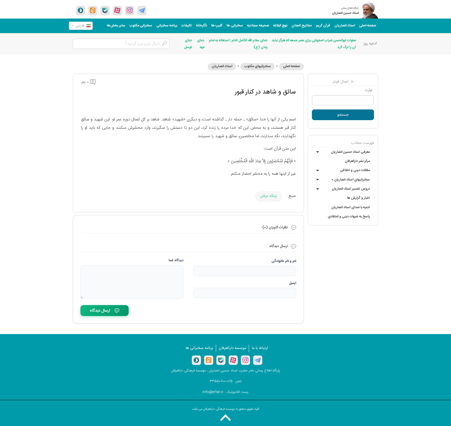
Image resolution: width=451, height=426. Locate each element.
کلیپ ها (216, 25)
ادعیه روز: (370, 43)
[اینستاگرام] (245, 360)
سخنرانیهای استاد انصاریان (350, 180)
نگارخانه (201, 25)
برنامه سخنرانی (166, 25)
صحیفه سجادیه (258, 25)
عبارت (369, 90)
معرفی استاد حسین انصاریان (350, 152)
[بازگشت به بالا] (225, 418)
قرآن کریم (323, 25)
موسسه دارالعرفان (232, 348)
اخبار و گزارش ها (358, 198)
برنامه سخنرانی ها (199, 348)
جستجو (343, 115)
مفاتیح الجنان (302, 25)
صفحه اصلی (367, 25)
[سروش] (80, 10)
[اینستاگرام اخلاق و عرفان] (129, 10)
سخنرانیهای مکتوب (257, 66)
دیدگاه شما (176, 260)
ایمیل (292, 283)
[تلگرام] (141, 10)
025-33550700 (221, 381)
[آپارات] (117, 10)
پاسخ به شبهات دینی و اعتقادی (349, 216)
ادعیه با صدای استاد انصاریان (350, 207)
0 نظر (85, 82)
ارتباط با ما (260, 348)
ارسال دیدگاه (100, 310)
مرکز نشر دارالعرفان (357, 161)
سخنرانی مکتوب (140, 25)
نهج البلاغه (280, 25)
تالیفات (186, 25)
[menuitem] (367, 26)
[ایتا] (92, 10)
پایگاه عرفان (268, 196)
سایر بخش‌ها (116, 25)
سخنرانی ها (235, 25)
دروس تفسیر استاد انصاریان (351, 189)
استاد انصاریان (344, 25)
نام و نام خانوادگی (283, 261)
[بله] (105, 10)
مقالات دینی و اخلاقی (355, 170)
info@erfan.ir (213, 392)
